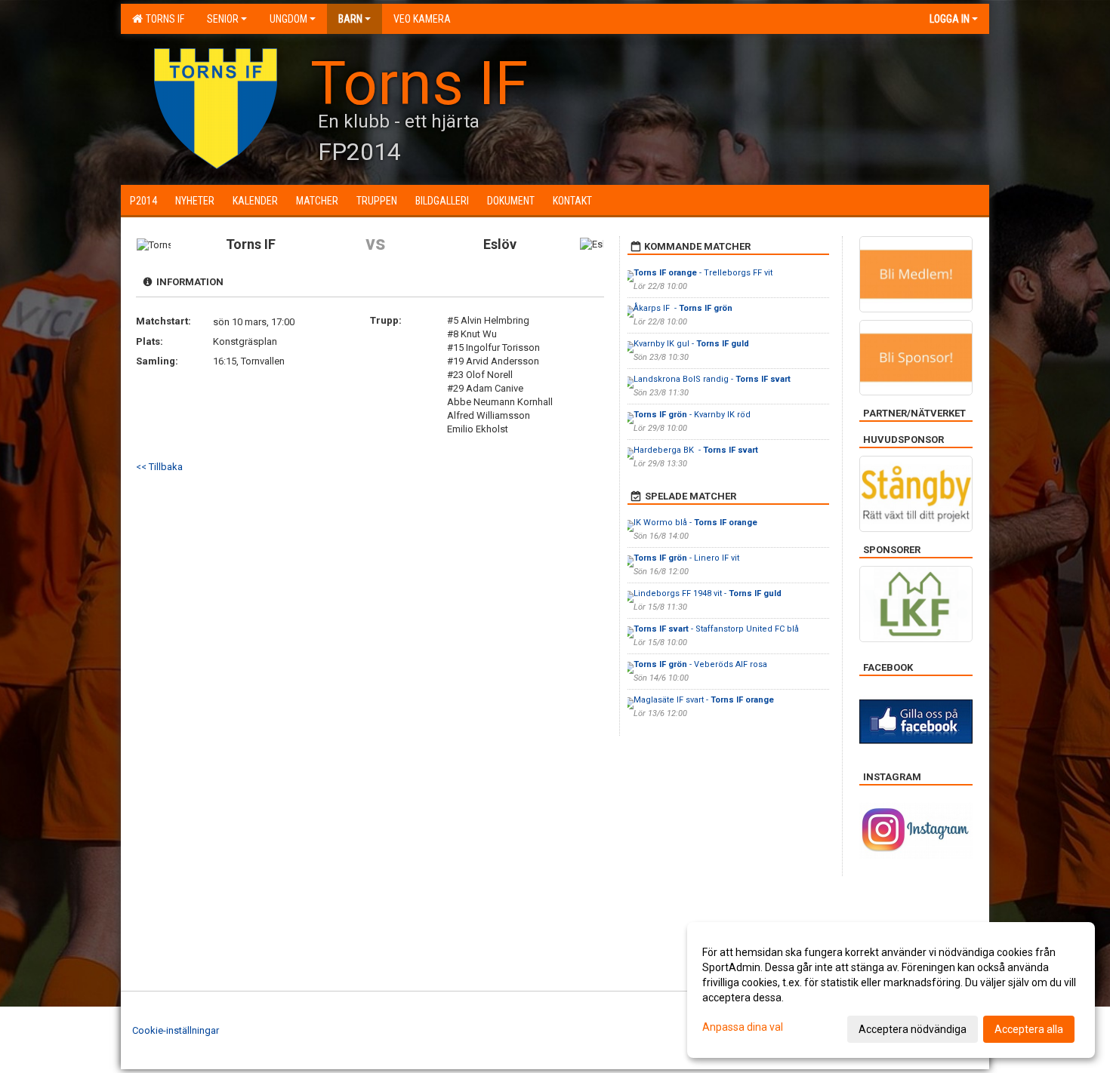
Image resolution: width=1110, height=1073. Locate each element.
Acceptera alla (1028, 1029)
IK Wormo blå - (695, 522)
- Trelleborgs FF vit (703, 273)
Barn (350, 19)
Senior (223, 19)
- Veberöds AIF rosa (700, 664)
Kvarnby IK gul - (691, 344)
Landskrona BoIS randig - (712, 379)
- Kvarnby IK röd (692, 415)
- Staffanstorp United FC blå (716, 629)
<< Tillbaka (159, 466)
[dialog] (891, 990)
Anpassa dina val (742, 1027)
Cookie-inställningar (175, 1030)
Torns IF (162, 19)
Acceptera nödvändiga (913, 1029)
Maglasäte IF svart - (704, 700)
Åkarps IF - (683, 308)
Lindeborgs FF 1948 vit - (708, 593)
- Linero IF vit (686, 558)
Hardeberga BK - (696, 450)
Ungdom (288, 19)
